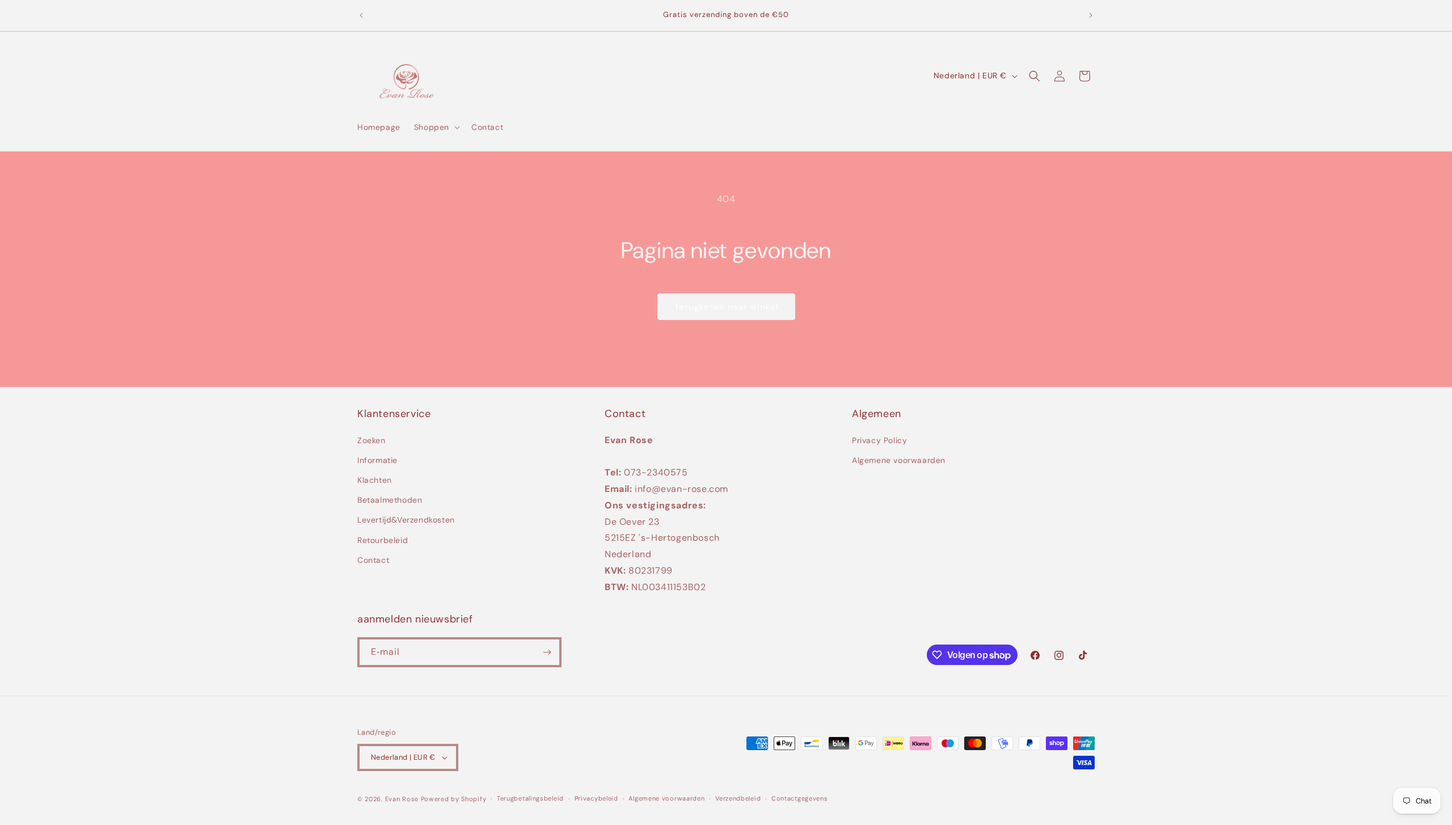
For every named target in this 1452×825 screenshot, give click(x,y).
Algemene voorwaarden (899, 460)
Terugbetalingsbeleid (530, 798)
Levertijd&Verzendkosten (406, 520)
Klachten (374, 480)
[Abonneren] (546, 652)
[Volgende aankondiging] (1090, 15)
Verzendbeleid (738, 798)
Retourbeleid (382, 540)
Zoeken (371, 440)
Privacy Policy (879, 440)
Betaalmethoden (389, 500)
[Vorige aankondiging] (361, 15)
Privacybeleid (596, 798)
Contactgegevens (799, 798)
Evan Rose (402, 799)
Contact (373, 560)
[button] (436, 127)
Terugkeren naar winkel (726, 307)
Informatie (377, 460)
